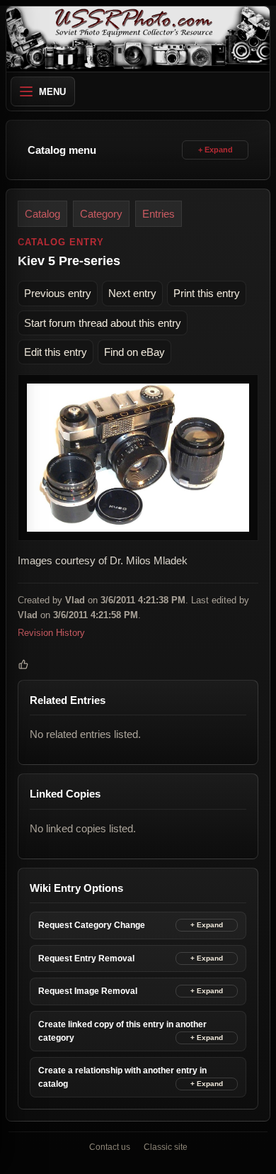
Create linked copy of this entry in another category (122, 1031)
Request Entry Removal (86, 958)
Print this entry (206, 293)
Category (101, 214)
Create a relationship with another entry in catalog (122, 1077)
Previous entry (57, 293)
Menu (52, 91)
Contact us (109, 1147)
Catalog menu (62, 150)
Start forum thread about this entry (102, 323)
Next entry (132, 293)
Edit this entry (55, 352)
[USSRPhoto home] (138, 39)
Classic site (166, 1147)
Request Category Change (91, 925)
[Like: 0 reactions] (23, 664)
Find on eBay (134, 352)
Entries (158, 214)
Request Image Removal (87, 991)
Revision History (51, 632)
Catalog (42, 214)
